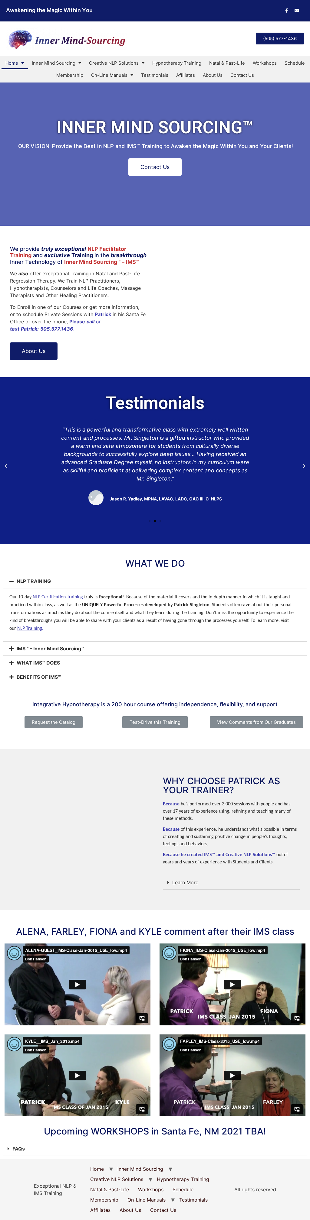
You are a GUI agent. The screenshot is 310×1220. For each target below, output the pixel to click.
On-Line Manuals (109, 75)
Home (11, 63)
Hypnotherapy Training (176, 63)
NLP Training (29, 628)
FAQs (18, 1149)
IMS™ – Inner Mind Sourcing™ (50, 649)
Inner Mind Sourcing (53, 63)
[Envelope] (296, 10)
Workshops (265, 63)
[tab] (155, 581)
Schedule (295, 63)
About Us (213, 75)
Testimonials (154, 75)
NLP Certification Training (58, 597)
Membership (69, 75)
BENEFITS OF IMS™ (39, 677)
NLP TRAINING (34, 581)
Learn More (185, 882)
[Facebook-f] (286, 10)
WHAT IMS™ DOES (38, 663)
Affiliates (185, 75)
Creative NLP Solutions (114, 63)
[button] (280, 38)
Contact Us (242, 75)
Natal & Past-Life (227, 63)
